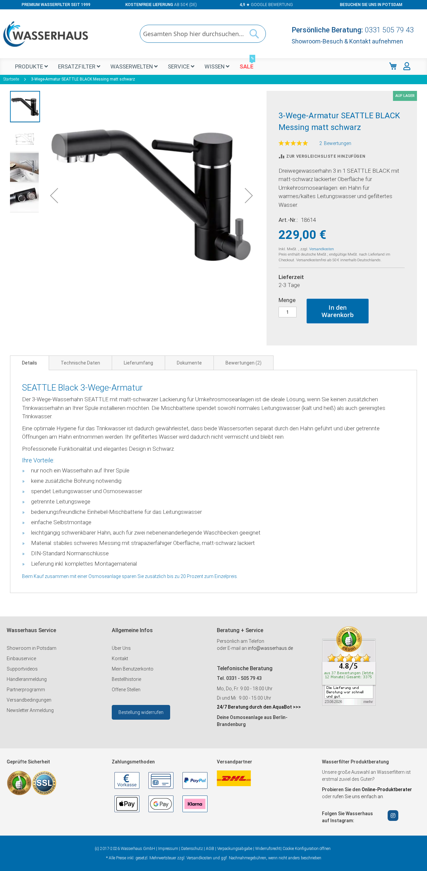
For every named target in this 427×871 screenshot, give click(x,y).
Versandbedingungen (29, 700)
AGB (210, 848)
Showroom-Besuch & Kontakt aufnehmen (347, 41)
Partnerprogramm (26, 689)
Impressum (168, 848)
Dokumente (189, 363)
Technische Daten (80, 363)
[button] (54, 195)
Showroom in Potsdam (31, 648)
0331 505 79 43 (389, 30)
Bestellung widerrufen (140, 712)
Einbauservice (21, 658)
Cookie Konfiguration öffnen (307, 848)
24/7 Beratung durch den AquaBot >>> (259, 707)
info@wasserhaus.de (270, 648)
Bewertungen (243, 363)
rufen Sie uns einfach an (358, 796)
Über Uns (121, 648)
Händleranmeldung (27, 679)
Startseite (11, 79)
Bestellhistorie (126, 679)
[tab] (29, 362)
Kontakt (120, 658)
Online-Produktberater (387, 789)
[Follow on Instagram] (393, 815)
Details (29, 363)
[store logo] (45, 34)
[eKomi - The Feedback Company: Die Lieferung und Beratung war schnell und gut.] (349, 704)
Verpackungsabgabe (234, 848)
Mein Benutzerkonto (132, 669)
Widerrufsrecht (268, 848)
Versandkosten (321, 249)
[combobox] (203, 34)
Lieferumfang (138, 363)
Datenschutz (192, 848)
